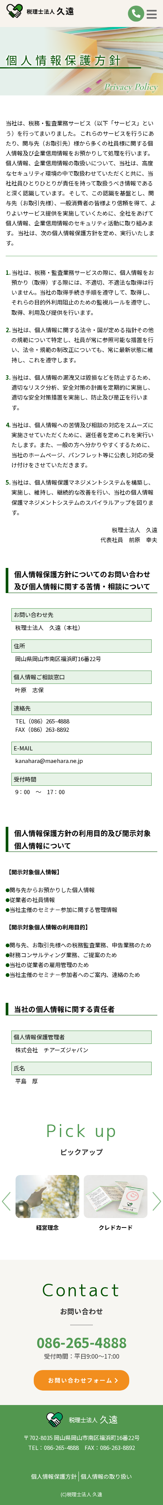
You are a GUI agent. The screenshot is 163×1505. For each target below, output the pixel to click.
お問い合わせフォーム (81, 1380)
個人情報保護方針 (54, 1476)
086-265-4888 (81, 1342)
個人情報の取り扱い (106, 1476)
